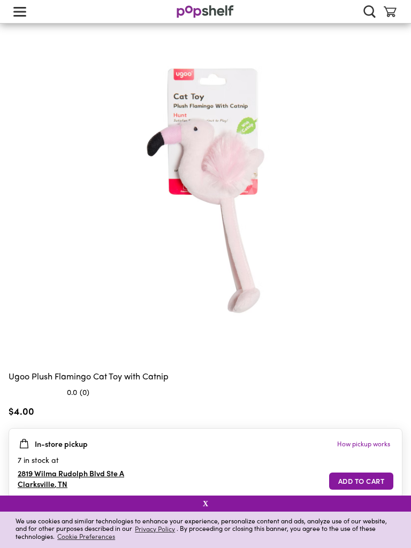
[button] (393, 413)
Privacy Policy (155, 528)
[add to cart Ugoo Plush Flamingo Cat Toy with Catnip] (361, 481)
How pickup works (363, 443)
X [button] (205, 503)
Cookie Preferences (86, 536)
